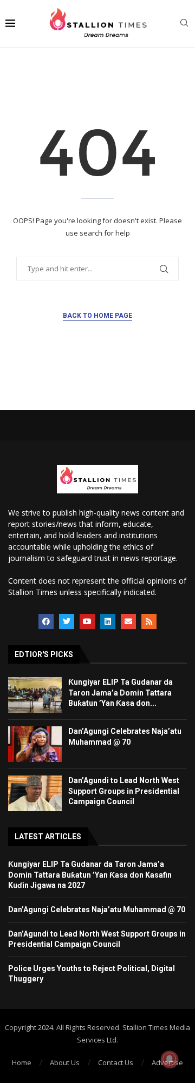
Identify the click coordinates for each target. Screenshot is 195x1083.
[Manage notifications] (169, 1059)
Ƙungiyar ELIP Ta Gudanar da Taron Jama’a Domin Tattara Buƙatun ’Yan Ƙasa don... (120, 692)
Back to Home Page (97, 315)
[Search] (184, 24)
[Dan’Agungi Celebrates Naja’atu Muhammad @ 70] (35, 744)
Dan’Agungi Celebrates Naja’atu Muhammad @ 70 (96, 909)
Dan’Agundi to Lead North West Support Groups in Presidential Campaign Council (123, 791)
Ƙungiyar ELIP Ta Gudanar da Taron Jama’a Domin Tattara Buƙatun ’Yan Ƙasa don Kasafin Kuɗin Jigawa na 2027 (90, 875)
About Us (65, 1062)
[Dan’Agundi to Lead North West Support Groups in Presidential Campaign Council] (35, 793)
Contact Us (115, 1062)
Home (21, 1062)
